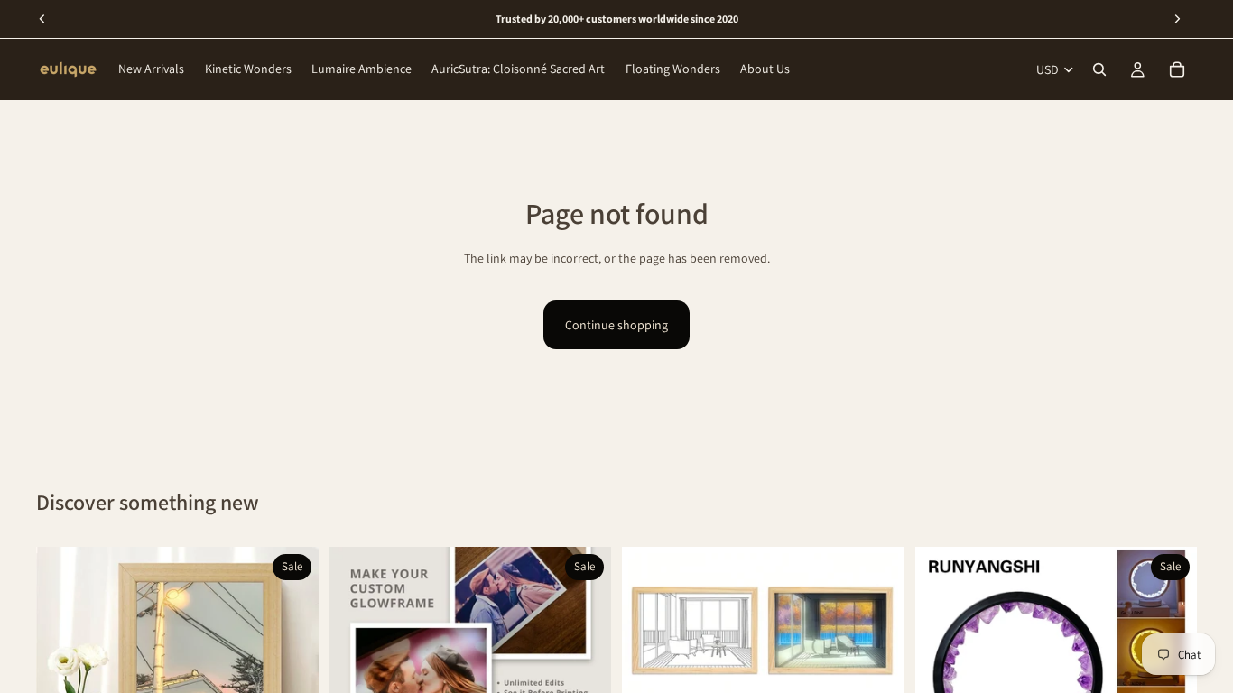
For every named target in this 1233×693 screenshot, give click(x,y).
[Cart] (1177, 69)
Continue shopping (616, 325)
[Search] (1099, 69)
